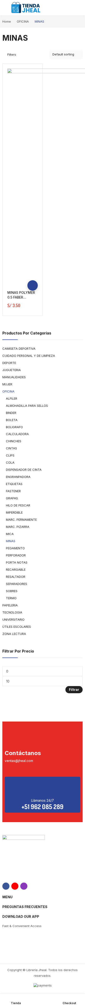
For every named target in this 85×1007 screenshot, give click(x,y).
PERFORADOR (16, 555)
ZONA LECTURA (14, 634)
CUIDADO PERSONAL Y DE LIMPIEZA (28, 356)
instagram (23, 886)
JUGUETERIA (11, 370)
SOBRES (11, 591)
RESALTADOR (15, 577)
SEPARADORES (16, 584)
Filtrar (74, 690)
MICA (10, 534)
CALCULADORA (17, 434)
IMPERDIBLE (14, 512)
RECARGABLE (16, 569)
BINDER (11, 413)
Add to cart (32, 285)
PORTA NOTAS (16, 562)
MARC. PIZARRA (17, 527)
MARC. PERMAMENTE (21, 519)
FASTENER (13, 491)
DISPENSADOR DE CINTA (24, 470)
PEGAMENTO (15, 548)
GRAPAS (12, 498)
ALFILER (11, 398)
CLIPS (10, 455)
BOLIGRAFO (14, 427)
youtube (14, 886)
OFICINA (8, 391)
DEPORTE (9, 363)
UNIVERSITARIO (13, 619)
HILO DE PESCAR (18, 505)
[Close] (80, 320)
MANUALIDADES (14, 377)
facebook (5, 886)
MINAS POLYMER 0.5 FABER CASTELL (21, 297)
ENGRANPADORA (18, 477)
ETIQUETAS (14, 484)
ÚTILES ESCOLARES (16, 627)
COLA (10, 462)
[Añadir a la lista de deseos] (32, 275)
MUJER (7, 384)
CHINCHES (13, 441)
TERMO (11, 598)
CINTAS (11, 448)
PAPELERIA (10, 605)
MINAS (10, 541)
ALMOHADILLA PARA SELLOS (27, 406)
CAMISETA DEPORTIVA (18, 348)
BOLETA (11, 420)
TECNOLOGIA (12, 612)
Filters (11, 54)
